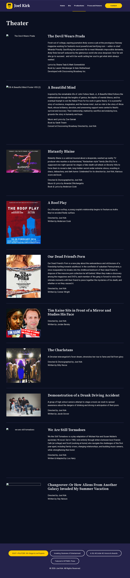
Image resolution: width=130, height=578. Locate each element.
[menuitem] (62, 5)
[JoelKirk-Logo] (18, 5)
